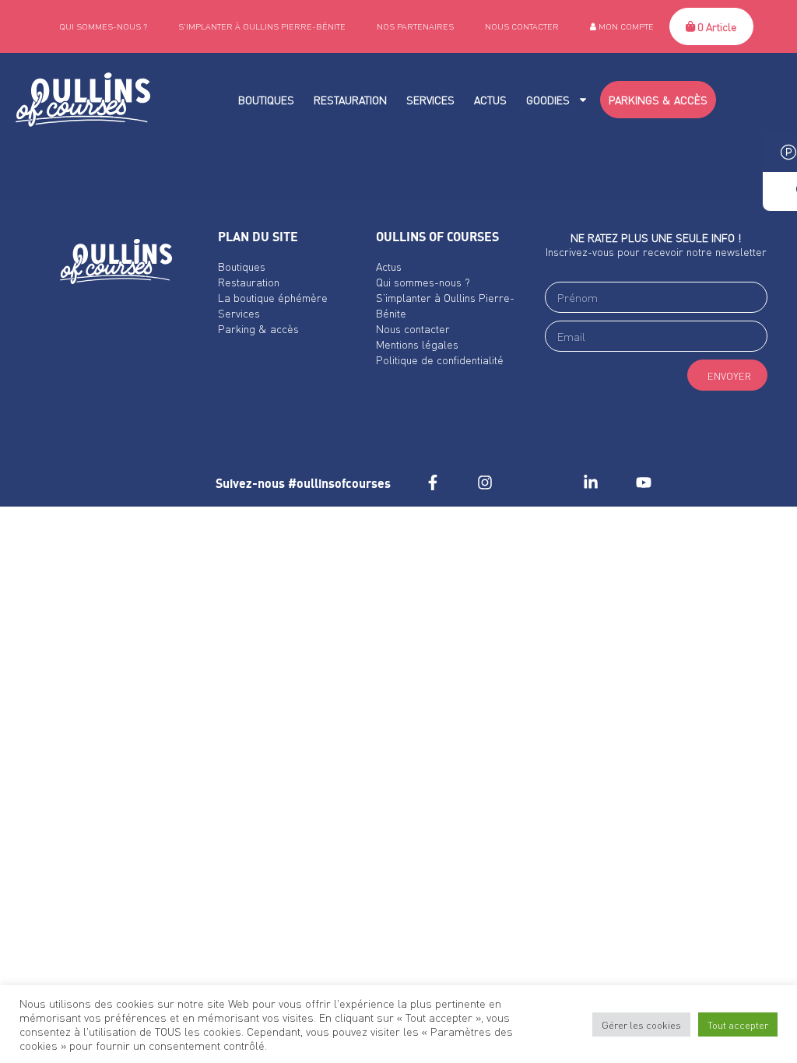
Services (430, 100)
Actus (490, 100)
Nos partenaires (415, 26)
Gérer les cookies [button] (641, 1024)
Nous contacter (522, 26)
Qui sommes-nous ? (103, 26)
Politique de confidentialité (440, 360)
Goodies (548, 100)
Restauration (350, 100)
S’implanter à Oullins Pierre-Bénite (262, 26)
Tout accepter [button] (737, 1024)
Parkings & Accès (658, 100)
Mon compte (625, 26)
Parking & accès (258, 328)
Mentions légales (417, 344)
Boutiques (266, 100)
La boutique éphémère (273, 297)
